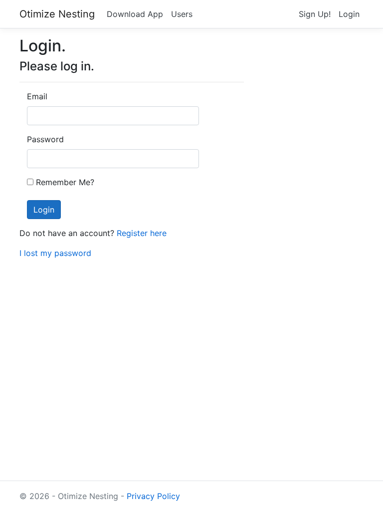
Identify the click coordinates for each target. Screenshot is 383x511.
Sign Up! (315, 14)
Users (181, 14)
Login (349, 14)
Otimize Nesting (57, 14)
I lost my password (55, 253)
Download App (135, 14)
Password (42, 139)
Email (37, 96)
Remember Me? (65, 182)
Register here (142, 233)
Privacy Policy (153, 496)
